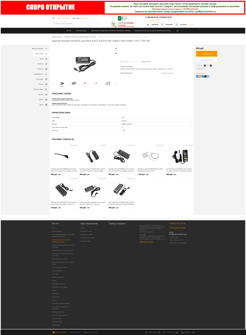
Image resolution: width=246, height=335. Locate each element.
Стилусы (54, 300)
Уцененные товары (85, 241)
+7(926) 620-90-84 (74, 332)
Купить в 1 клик (207, 60)
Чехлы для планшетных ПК (59, 315)
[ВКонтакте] (197, 76)
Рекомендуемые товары (87, 238)
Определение (84, 18)
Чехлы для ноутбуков (58, 312)
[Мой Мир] (203, 76)
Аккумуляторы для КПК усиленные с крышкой (62, 254)
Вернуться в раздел (37, 48)
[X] (205, 76)
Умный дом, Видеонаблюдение (60, 303)
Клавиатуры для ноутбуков (59, 287)
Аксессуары (39, 79)
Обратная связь (61, 332)
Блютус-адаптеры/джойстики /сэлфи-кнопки (63, 263)
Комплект (40, 64)
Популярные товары (86, 231)
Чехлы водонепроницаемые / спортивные (60, 307)
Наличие (40, 94)
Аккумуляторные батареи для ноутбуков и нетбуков (63, 246)
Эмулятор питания (57, 322)
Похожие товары (38, 89)
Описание (40, 69)
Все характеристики (167, 73)
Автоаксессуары (81, 30)
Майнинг (54, 290)
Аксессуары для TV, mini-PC (60, 259)
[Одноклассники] (200, 76)
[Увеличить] (85, 61)
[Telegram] (208, 76)
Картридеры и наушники (59, 284)
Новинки (82, 228)
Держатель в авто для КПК (59, 267)
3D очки (69, 30)
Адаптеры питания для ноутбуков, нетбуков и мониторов (153, 30)
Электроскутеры (56, 318)
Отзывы (40, 84)
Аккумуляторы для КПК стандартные (62, 250)
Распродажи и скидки (86, 234)
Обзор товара (39, 53)
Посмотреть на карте (146, 242)
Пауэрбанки (55, 293)
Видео (41, 104)
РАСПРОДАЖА (56, 325)
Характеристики (38, 74)
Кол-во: (200, 65)
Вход (58, 18)
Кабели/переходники (58, 277)
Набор (41, 58)
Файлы (41, 99)
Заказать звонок (154, 20)
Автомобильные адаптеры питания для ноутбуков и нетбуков (110, 30)
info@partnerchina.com (178, 234)
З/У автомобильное (57, 270)
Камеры (54, 280)
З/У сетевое (55, 274)
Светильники (55, 297)
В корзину (208, 54)
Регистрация (66, 18)
